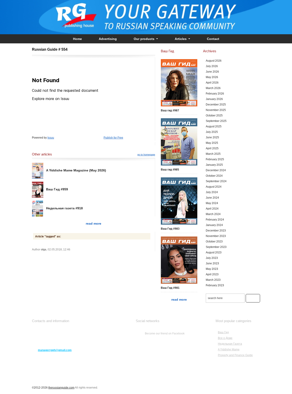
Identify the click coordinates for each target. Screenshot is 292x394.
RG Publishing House (146, 17)
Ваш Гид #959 (57, 189)
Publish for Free (113, 137)
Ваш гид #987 (170, 110)
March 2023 (213, 279)
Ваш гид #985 (170, 169)
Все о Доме (225, 338)
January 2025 (214, 164)
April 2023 (212, 274)
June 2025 (212, 137)
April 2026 (212, 82)
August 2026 (214, 60)
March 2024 (213, 214)
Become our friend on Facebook (165, 333)
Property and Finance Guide (235, 355)
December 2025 (216, 104)
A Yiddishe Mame (229, 349)
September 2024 (216, 181)
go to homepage (146, 154)
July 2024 (212, 192)
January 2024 (214, 225)
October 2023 (214, 241)
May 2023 (212, 269)
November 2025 (216, 110)
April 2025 (212, 148)
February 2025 (215, 159)
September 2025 (216, 121)
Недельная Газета (230, 343)
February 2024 (215, 219)
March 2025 (213, 153)
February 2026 (215, 93)
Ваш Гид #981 (170, 287)
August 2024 (214, 186)
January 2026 (214, 99)
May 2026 (212, 77)
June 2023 (212, 263)
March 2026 (213, 88)
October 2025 (214, 115)
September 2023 (216, 247)
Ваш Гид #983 (170, 228)
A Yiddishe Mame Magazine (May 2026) (76, 170)
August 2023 (214, 252)
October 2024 (214, 175)
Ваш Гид (223, 332)
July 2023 (212, 258)
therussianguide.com (61, 387)
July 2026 (212, 66)
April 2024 (212, 208)
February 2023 (215, 285)
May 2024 (212, 203)
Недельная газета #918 (64, 208)
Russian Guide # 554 (50, 49)
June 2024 (212, 197)
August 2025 (214, 126)
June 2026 (212, 71)
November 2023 (216, 236)
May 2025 (212, 142)
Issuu (50, 137)
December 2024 (216, 170)
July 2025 (212, 132)
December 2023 (216, 230)
